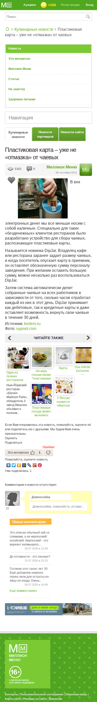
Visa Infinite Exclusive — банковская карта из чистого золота (83, 371)
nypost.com (26, 328)
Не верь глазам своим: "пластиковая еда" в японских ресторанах (41, 374)
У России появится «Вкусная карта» (63, 401)
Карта (63, 368)
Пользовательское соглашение (41, 694)
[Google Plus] (34, 465)
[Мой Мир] (24, 465)
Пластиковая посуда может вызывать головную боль (41, 411)
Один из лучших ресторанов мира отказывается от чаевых (16, 376)
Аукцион (29, 5)
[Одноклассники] (19, 465)
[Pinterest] (40, 465)
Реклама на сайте (35, 698)
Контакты (11, 694)
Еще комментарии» (23, 591)
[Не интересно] (48, 452)
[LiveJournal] (29, 465)
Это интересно (19, 58)
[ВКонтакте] (8, 465)
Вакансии (55, 698)
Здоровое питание (22, 99)
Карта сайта (13, 698)
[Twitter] (13, 465)
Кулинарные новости (33, 29)
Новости (14, 48)
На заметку (16, 89)
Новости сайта (72, 132)
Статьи (13, 79)
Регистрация (70, 5)
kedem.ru (32, 324)
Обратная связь (76, 694)
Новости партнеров (45, 134)
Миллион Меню (19, 69)
